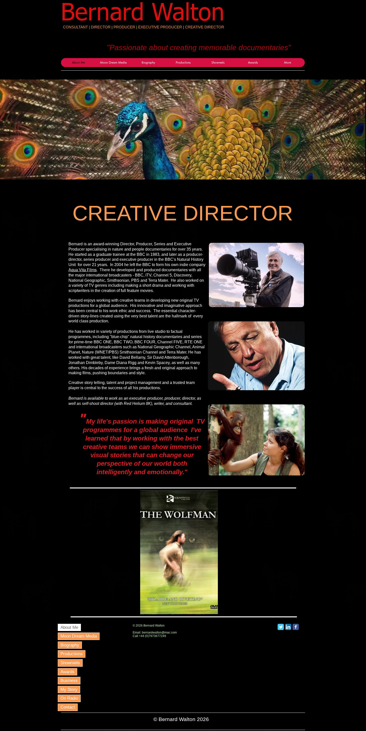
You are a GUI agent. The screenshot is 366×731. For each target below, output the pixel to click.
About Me (69, 627)
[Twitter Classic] (281, 627)
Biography (70, 645)
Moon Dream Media (79, 636)
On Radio (69, 698)
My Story (69, 689)
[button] (179, 552)
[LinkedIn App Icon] (288, 627)
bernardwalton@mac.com (159, 632)
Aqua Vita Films (82, 270)
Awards (67, 671)
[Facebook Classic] (296, 627)
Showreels (70, 662)
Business (69, 680)
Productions (72, 653)
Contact (68, 707)
